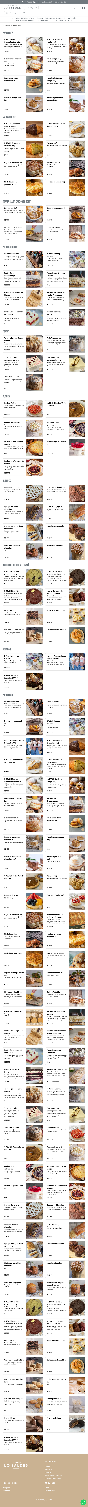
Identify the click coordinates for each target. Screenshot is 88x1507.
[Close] (83, 735)
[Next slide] (42, 753)
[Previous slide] (4, 753)
